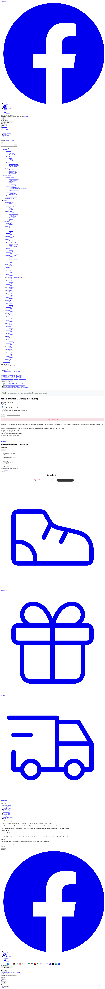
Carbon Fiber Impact (13, 179)
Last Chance (9, 290)
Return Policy (6, 812)
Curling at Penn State (11, 255)
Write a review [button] (65, 480)
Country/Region (4, 120)
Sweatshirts (11, 160)
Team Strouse (12, 169)
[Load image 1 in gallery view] (52, 375)
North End (8, 307)
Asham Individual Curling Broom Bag (12, 371)
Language (3, 123)
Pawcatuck (8, 323)
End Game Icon (12, 193)
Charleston (8, 252)
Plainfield (8, 330)
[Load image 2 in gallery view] (52, 376)
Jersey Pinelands (10, 287)
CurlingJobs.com (7, 815)
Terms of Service (7, 813)
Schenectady (9, 343)
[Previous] (2, 118)
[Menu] (2, 129)
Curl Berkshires (9, 261)
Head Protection (12, 215)
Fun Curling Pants (13, 166)
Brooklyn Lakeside (13, 244)
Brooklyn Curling (10, 242)
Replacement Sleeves (14, 190)
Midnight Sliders (13, 172)
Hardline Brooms (10, 186)
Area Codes (11, 153)
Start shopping (4, 987)
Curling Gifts (6, 807)
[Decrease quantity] (5, 414)
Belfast (7, 239)
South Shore (9, 349)
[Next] (4, 118)
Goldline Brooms (10, 177)
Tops (7, 156)
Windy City (9, 359)
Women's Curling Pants (14, 165)
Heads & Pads (12, 184)
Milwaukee (8, 300)
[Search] (15, 145)
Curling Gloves (12, 212)
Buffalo (8, 248)
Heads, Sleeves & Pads (11, 197)
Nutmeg (8, 310)
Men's (10, 203)
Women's (11, 205)
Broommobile (6, 137)
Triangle (8, 356)
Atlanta (8, 233)
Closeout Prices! (12, 217)
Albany (8, 226)
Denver (8, 271)
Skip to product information (7, 373)
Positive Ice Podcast (7, 817)
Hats (10, 152)
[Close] (2, 143)
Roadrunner (9, 339)
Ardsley (8, 229)
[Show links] (8, 149)
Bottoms (8, 162)
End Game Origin (13, 194)
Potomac (8, 333)
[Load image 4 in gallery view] (52, 379)
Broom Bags (9, 195)
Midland (8, 297)
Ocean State (9, 313)
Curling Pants (9, 207)
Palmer (7, 320)
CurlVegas (8, 264)
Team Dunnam (12, 171)
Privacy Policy (6, 814)
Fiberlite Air (12, 181)
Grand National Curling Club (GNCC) (15, 277)
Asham (3, 403)
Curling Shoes (9, 202)
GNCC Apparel (12, 278)
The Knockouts (12, 173)
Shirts (10, 158)
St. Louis (8, 352)
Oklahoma (8, 316)
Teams (7, 168)
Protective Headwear (14, 154)
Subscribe (3, 849)
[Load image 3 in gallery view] (52, 377)
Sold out (3, 416)
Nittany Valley (9, 303)
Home (4, 370)
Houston (8, 284)
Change (6, 470)
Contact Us (5, 818)
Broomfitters (7, 972)
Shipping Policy (7, 810)
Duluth (7, 274)
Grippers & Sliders (13, 214)
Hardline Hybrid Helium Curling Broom (18, 188)
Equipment (5, 134)
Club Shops (6, 135)
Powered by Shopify (15, 972)
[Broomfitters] (4, 127)
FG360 (10, 182)
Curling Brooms (7, 133)
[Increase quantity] (21, 414)
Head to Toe (9, 211)
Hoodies (11, 159)
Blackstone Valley (10, 236)
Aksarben (8, 223)
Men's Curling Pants (13, 164)
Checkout (3, 980)
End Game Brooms (10, 192)
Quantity (2, 414)
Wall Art (11, 219)
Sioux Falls (8, 346)
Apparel (5, 131)
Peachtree (8, 326)
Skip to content (4, 1)
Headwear (8, 151)
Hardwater (5, 973)
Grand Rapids (9, 280)
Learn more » (27, 116)
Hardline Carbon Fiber (14, 187)
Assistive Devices (10, 198)
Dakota (8, 267)
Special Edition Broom (14, 246)
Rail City (8, 336)
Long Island (9, 293)
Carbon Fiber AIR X (13, 180)
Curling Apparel (7, 808)
